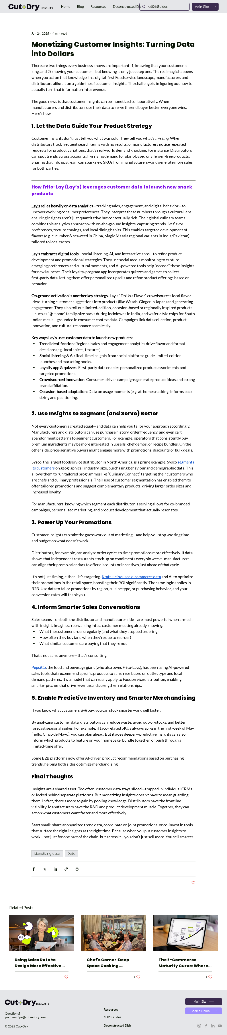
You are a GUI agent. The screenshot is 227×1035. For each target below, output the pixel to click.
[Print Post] (77, 869)
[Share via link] (66, 869)
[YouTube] (219, 1025)
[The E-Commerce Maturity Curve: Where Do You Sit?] (185, 933)
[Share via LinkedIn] (55, 869)
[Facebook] (206, 1025)
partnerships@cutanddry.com (25, 1017)
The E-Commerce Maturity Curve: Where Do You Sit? (183, 963)
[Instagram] (199, 1025)
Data (71, 853)
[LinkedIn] (213, 1025)
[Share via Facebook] (33, 869)
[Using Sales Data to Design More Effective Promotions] (41, 933)
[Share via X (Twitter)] (44, 869)
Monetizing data (47, 853)
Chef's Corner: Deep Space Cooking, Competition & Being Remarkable (109, 963)
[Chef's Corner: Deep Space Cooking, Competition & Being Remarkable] (113, 933)
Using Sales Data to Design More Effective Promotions (38, 963)
